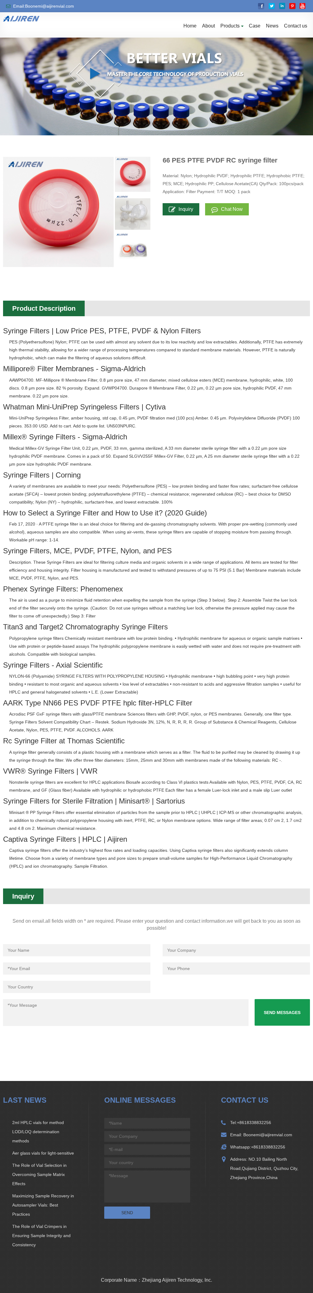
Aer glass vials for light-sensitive (43, 1153)
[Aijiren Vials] (21, 18)
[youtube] (303, 6)
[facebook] (261, 6)
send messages (282, 1012)
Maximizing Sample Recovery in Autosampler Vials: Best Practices (43, 1205)
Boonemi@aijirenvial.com (267, 1134)
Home (190, 25)
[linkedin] (282, 6)
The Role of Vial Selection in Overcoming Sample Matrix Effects (39, 1174)
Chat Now (232, 209)
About (208, 25)
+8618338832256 (254, 1122)
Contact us (295, 25)
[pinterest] (292, 6)
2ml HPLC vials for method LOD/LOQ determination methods (38, 1131)
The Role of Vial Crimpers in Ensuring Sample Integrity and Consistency (41, 1235)
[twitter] (271, 6)
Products (230, 25)
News (272, 25)
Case (254, 25)
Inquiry (186, 209)
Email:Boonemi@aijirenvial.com (43, 6)
